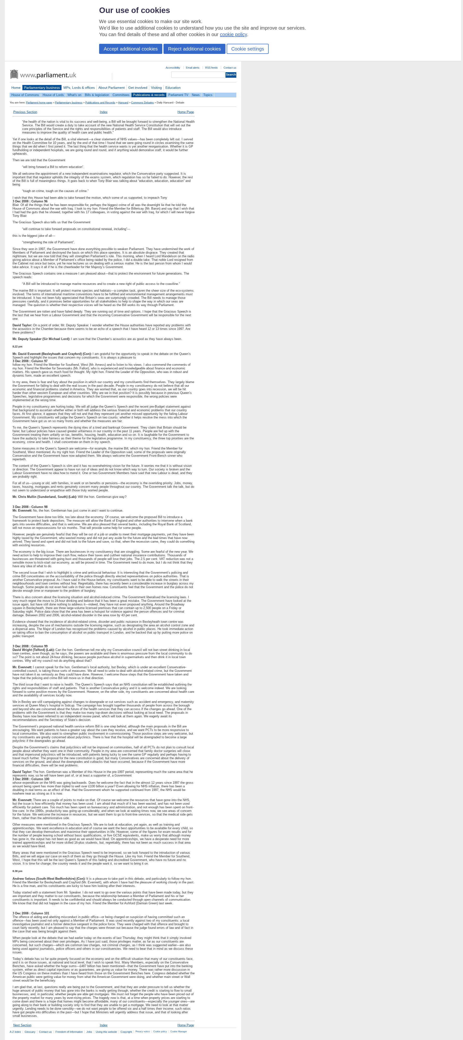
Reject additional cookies (194, 48)
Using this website (106, 1031)
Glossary (30, 1031)
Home (15, 88)
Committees (121, 95)
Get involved (137, 88)
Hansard (123, 102)
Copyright (126, 1031)
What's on (74, 95)
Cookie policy (160, 1031)
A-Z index (15, 1031)
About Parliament (111, 88)
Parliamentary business (42, 88)
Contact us (230, 67)
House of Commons (25, 95)
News (196, 95)
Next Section (22, 1025)
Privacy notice (143, 1031)
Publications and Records (100, 102)
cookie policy (233, 34)
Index (104, 112)
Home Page (185, 112)
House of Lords (53, 95)
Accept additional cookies (131, 48)
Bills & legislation (97, 95)
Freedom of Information (69, 1031)
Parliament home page (39, 102)
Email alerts (192, 67)
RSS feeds (211, 67)
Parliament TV (178, 95)
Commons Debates (142, 102)
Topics (207, 95)
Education (173, 88)
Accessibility (173, 67)
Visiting (156, 88)
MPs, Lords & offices (79, 88)
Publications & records (149, 95)
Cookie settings (247, 48)
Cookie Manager (178, 1031)
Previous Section (25, 112)
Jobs (89, 1031)
